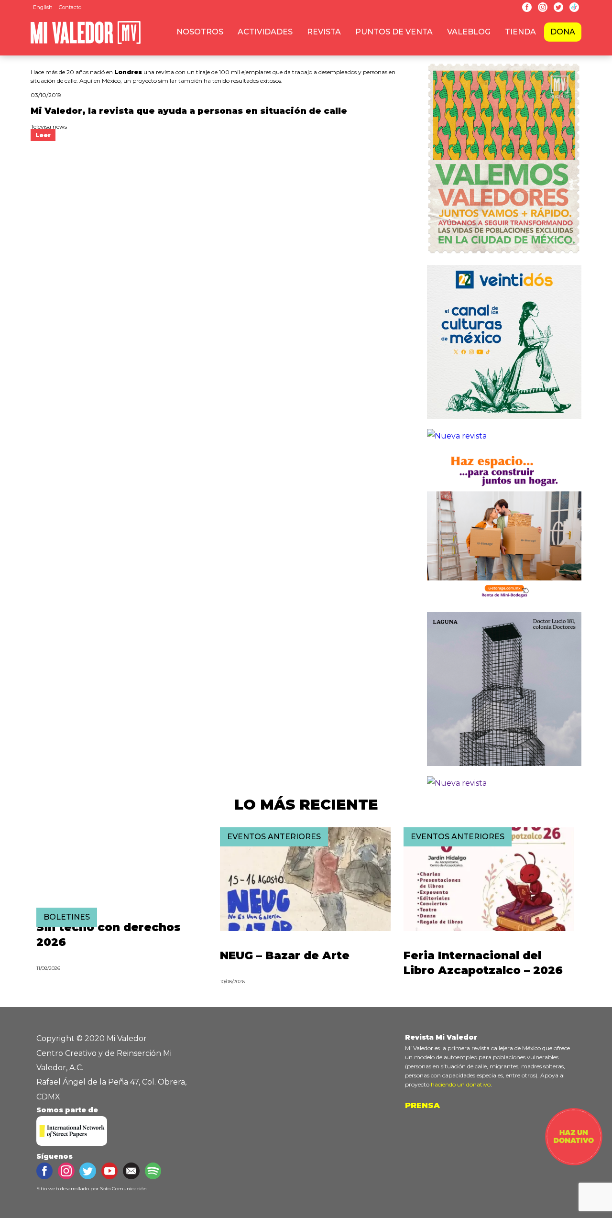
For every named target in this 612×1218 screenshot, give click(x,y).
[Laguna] (504, 768)
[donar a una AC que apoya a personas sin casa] (573, 1162)
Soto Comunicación (123, 1188)
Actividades (265, 31)
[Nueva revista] (457, 435)
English (43, 7)
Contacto (70, 7)
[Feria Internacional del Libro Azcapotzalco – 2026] (489, 928)
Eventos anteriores (274, 836)
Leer (43, 135)
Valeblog (469, 31)
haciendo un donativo (461, 1084)
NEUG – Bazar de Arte (285, 955)
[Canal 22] (504, 421)
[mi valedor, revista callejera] (86, 42)
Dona (562, 31)
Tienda (520, 31)
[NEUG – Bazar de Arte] (305, 928)
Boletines (67, 917)
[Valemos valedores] (504, 257)
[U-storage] (504, 604)
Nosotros (199, 31)
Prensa (422, 1105)
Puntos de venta (394, 31)
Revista (324, 31)
